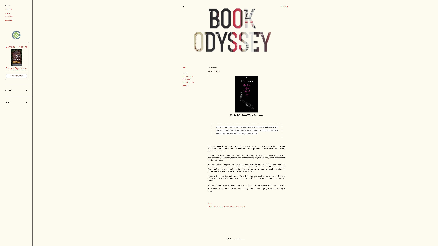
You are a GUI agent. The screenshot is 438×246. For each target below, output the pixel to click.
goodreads (9, 20)
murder (186, 85)
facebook (8, 9)
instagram (9, 17)
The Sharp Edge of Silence (16, 68)
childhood (186, 79)
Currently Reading (17, 46)
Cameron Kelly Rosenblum (17, 70)
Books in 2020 (188, 76)
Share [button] (185, 67)
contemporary (188, 82)
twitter (7, 13)
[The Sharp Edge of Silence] (16, 65)
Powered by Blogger (237, 239)
